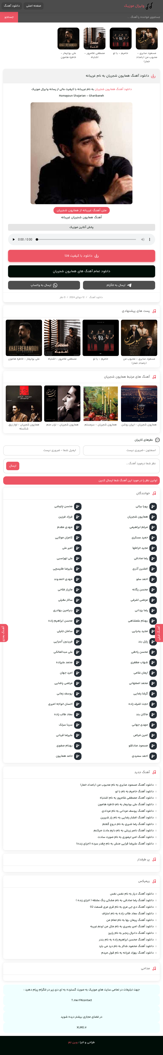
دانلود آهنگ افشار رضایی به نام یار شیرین (127, 817)
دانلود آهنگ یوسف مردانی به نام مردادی (128, 811)
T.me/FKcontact (81, 1000)
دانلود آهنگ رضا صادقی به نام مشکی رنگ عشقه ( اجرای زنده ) (115, 900)
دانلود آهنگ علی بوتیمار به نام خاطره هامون (126, 804)
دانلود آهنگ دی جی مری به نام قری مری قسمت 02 (122, 907)
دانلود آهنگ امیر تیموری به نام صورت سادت (126, 837)
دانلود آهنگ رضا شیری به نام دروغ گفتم (128, 824)
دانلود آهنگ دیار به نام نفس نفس (132, 894)
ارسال (12, 466)
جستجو (9, 17)
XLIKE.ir (82, 1027)
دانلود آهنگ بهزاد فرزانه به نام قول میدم (127, 953)
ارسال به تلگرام (116, 285)
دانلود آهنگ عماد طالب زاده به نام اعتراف (128, 913)
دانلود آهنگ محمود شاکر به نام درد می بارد (126, 946)
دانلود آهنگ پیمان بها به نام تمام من (130, 920)
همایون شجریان (105, 89)
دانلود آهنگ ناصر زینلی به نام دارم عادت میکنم (124, 830)
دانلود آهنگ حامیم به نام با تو (134, 791)
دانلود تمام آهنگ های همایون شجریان (81, 271)
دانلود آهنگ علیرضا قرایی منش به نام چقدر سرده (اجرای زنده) (115, 843)
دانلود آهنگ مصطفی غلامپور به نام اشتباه (127, 798)
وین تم (73, 1042)
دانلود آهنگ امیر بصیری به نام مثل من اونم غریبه (122, 926)
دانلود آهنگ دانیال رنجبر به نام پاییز (131, 933)
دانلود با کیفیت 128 (79, 256)
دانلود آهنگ (12, 6)
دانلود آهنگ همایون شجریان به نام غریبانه (117, 76)
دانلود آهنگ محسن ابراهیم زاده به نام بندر (126, 939)
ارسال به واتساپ (41, 285)
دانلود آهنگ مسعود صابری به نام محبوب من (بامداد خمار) (117, 785)
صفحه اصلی (33, 6)
